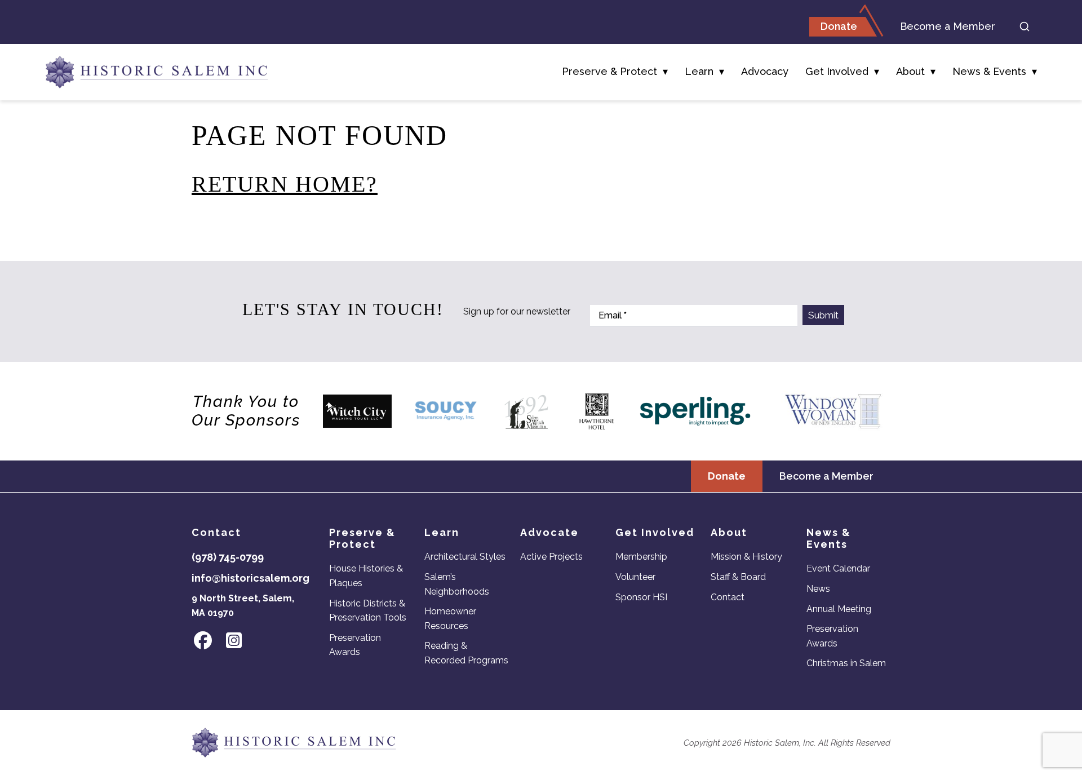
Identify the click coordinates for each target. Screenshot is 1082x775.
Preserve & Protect (609, 71)
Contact (727, 597)
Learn (699, 71)
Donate (839, 26)
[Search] (1024, 26)
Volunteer (635, 577)
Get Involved (836, 71)
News (818, 588)
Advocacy (764, 71)
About (910, 71)
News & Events (989, 71)
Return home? (285, 184)
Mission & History (746, 556)
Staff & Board (738, 577)
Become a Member (947, 26)
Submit (823, 315)
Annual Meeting (838, 609)
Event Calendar (838, 568)
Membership (641, 556)
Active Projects (551, 556)
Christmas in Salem (846, 663)
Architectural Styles (464, 556)
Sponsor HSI (641, 597)
